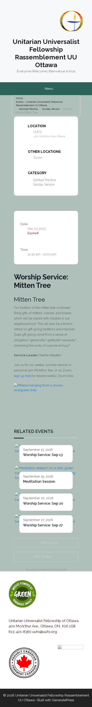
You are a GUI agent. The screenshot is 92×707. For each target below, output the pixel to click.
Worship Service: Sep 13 (43, 455)
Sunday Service (50, 109)
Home (19, 98)
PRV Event (49, 543)
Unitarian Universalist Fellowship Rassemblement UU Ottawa (46, 53)
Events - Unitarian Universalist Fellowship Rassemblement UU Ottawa (39, 104)
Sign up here (22, 376)
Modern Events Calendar (53, 569)
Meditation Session (39, 481)
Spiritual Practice (28, 109)
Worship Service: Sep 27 (43, 525)
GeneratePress (63, 700)
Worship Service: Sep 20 (43, 503)
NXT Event (42, 557)
